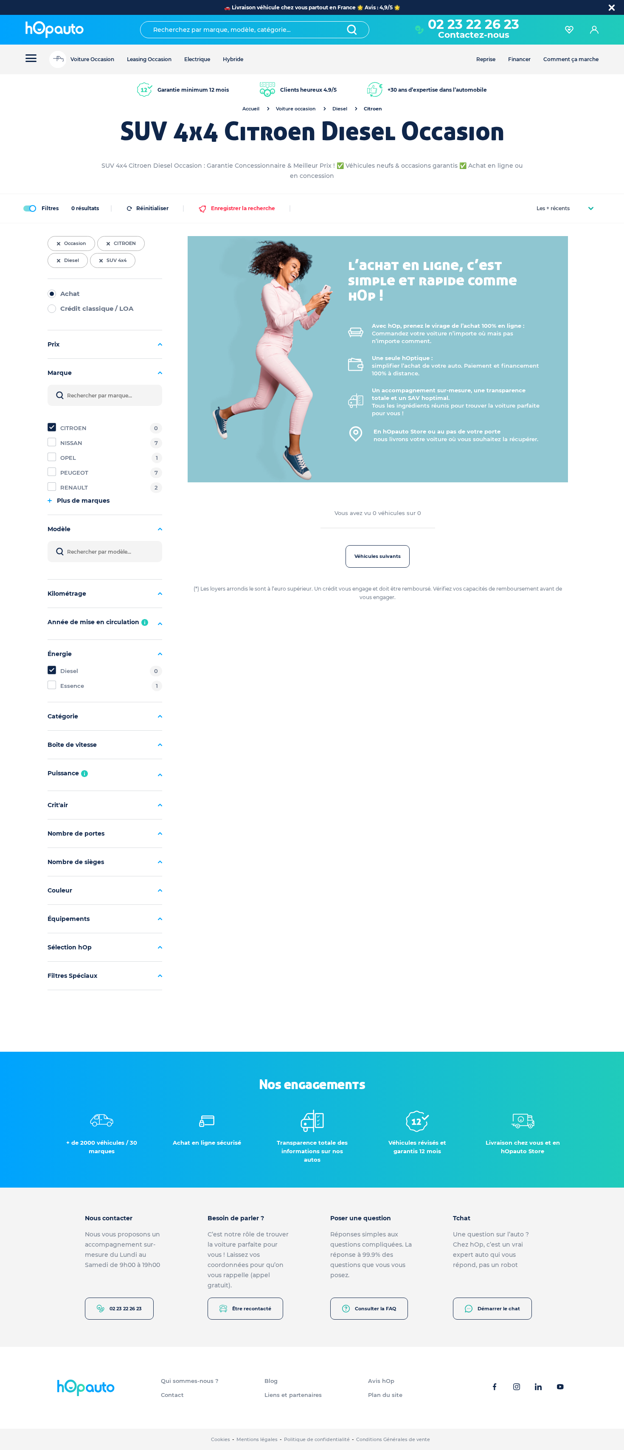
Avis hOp (381, 1380)
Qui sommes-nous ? (190, 1380)
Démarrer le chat (499, 1309)
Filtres (50, 208)
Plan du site (385, 1394)
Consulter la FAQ (375, 1309)
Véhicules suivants (377, 556)
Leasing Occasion (149, 59)
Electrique (197, 59)
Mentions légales (257, 1439)
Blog (271, 1380)
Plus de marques (83, 500)
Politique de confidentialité (317, 1439)
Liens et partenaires (293, 1394)
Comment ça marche (571, 59)
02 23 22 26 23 (126, 1309)
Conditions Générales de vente (393, 1439)
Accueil (250, 109)
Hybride (233, 59)
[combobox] (254, 29)
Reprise (485, 59)
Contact (172, 1394)
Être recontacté (251, 1309)
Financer (519, 59)
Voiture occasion (296, 109)
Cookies (220, 1439)
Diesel (339, 109)
